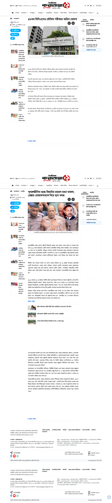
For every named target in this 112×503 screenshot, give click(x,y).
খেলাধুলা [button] (40, 13)
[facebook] (11, 456)
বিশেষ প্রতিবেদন (73, 13)
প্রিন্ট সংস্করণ (16, 30)
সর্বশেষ (17, 13)
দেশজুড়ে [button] (32, 13)
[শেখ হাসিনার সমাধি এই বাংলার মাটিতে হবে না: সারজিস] (90, 47)
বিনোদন (56, 13)
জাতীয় (23, 191)
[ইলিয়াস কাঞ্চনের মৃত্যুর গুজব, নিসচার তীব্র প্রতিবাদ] (90, 25)
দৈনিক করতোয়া (46, 430)
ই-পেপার (98, 5)
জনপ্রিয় (92, 20)
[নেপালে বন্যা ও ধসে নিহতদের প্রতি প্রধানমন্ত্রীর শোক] (90, 40)
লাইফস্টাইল (63, 13)
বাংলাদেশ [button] (24, 13)
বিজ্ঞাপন (94, 430)
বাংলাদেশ (16, 19)
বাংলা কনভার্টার (86, 430)
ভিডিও (13, 5)
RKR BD (99, 460)
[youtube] (14, 456)
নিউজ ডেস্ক (16, 22)
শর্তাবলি (64, 430)
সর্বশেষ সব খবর (91, 50)
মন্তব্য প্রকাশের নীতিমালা (74, 430)
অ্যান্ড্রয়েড (92, 455)
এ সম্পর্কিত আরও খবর (17, 45)
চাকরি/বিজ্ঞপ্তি (83, 13)
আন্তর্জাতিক (49, 13)
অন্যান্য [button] (91, 13)
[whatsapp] (18, 456)
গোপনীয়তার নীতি (56, 430)
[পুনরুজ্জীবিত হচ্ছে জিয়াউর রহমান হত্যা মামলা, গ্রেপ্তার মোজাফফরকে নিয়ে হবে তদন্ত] (90, 32)
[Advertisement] (18, 146)
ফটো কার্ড (16, 34)
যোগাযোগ (44, 432)
